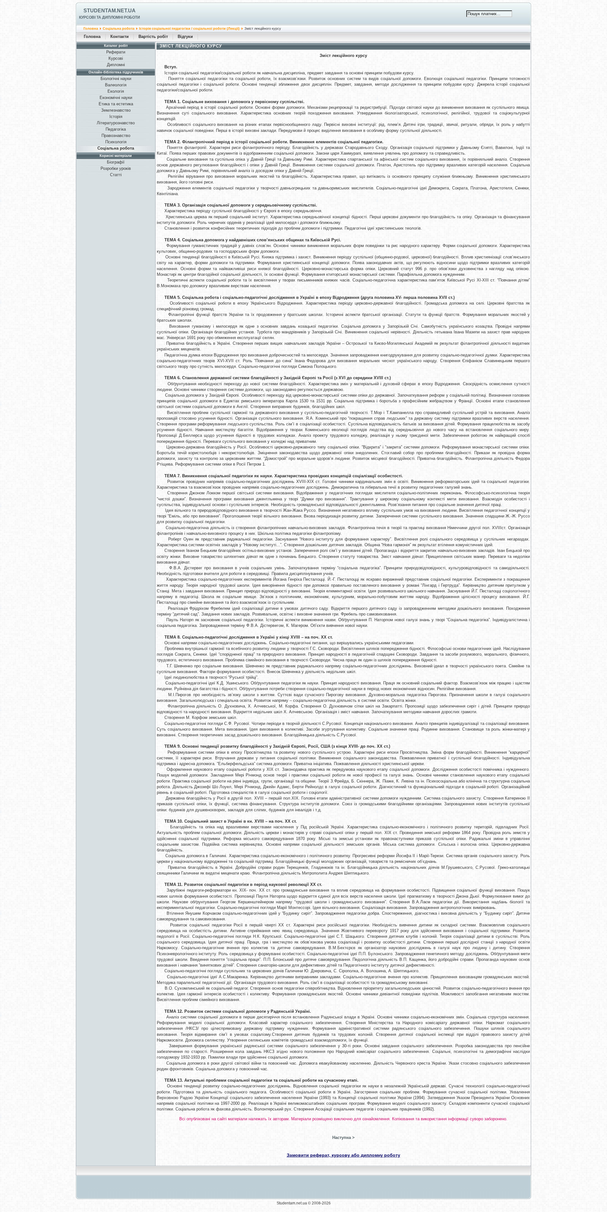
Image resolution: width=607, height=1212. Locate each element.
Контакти (119, 36)
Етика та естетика (116, 104)
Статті (116, 174)
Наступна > (343, 1137)
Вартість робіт (153, 36)
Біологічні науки (116, 78)
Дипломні (116, 64)
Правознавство (115, 135)
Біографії (116, 162)
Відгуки (185, 36)
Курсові (115, 58)
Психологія (115, 141)
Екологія (115, 91)
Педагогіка (116, 129)
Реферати (115, 52)
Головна (90, 28)
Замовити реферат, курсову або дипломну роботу (343, 1155)
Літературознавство (116, 123)
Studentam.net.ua (109, 10)
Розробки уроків (116, 168)
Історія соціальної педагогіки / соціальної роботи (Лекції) (189, 28)
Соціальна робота (118, 28)
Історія (115, 116)
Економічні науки (116, 97)
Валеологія (115, 85)
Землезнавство (116, 110)
